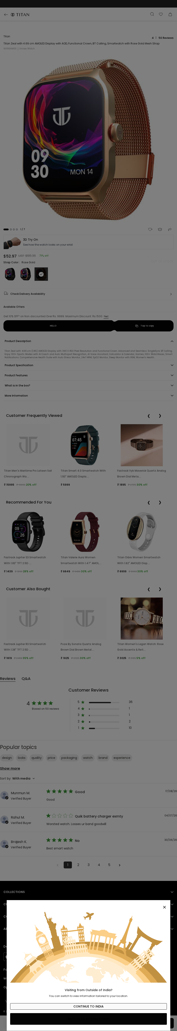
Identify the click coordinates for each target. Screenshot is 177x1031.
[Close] (88, 905)
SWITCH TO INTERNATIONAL (89, 1019)
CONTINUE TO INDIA (88, 1006)
